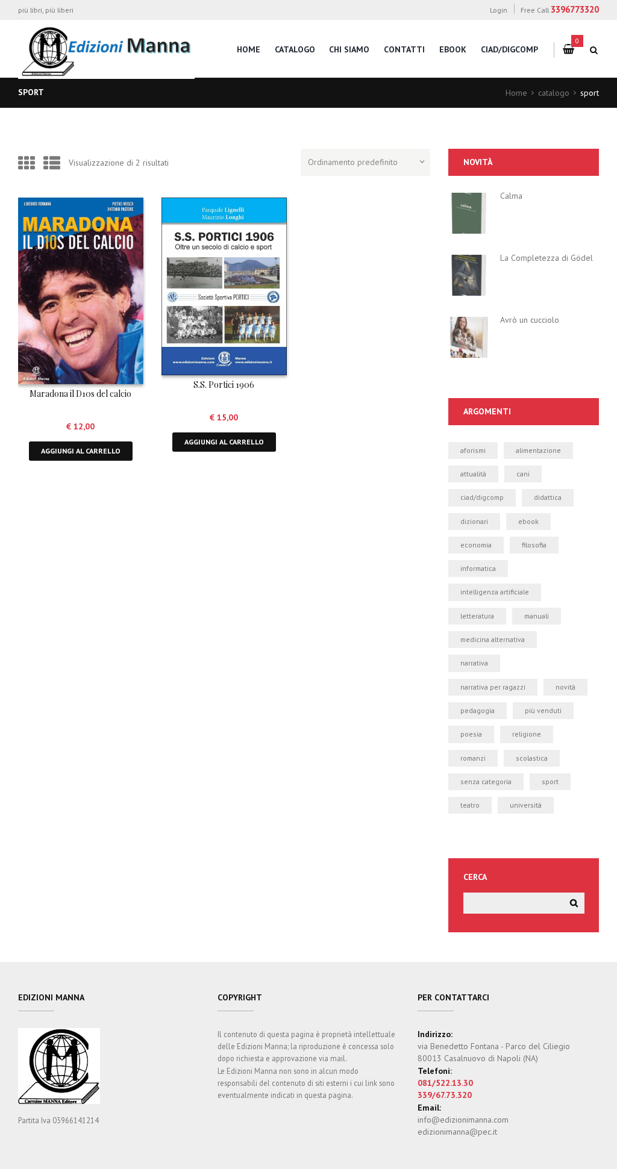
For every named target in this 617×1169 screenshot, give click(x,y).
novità (565, 686)
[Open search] (594, 50)
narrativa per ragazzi (492, 686)
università (526, 804)
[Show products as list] (51, 163)
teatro (470, 804)
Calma (511, 195)
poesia (471, 733)
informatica (478, 568)
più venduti (543, 710)
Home (516, 92)
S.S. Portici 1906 (223, 384)
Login (498, 9)
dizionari (474, 521)
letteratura (477, 615)
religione (526, 733)
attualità (473, 473)
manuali (536, 615)
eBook (452, 49)
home (248, 49)
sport (550, 781)
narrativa (474, 662)
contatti (404, 49)
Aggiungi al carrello (81, 450)
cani (523, 473)
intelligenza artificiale (494, 591)
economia (476, 544)
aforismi (473, 450)
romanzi (473, 757)
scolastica (532, 757)
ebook (528, 521)
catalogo (295, 49)
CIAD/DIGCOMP (482, 497)
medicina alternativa (492, 639)
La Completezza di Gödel (546, 257)
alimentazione (538, 450)
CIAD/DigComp (509, 49)
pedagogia (477, 710)
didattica (548, 497)
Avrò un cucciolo (529, 319)
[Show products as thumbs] (26, 163)
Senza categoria (486, 781)
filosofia (534, 544)
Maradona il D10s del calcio (80, 393)
